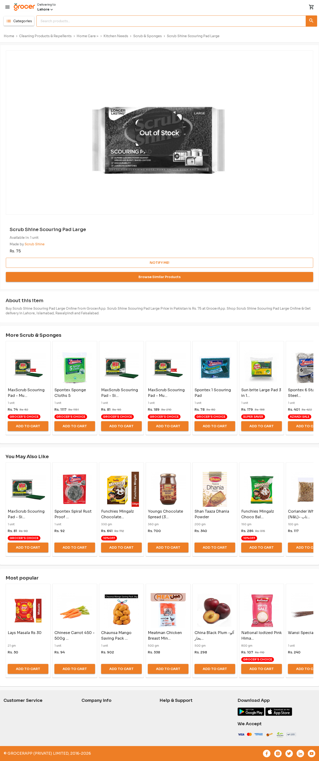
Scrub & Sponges (147, 36)
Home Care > (88, 36)
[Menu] (7, 7)
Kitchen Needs (115, 36)
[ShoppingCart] (311, 7)
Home (9, 36)
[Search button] (311, 20)
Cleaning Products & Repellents (45, 36)
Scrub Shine (35, 244)
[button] (19, 21)
